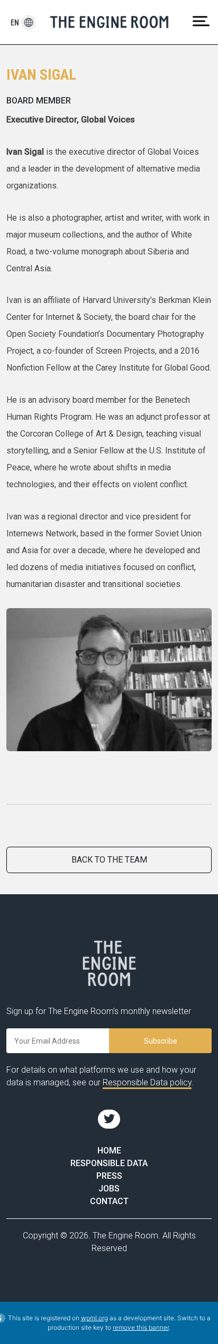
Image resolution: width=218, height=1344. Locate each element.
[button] (15, 22)
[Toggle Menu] (201, 21)
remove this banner (141, 1327)
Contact (109, 1201)
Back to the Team (109, 860)
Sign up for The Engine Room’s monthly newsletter (98, 1011)
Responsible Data (109, 1163)
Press (109, 1176)
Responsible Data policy (147, 1082)
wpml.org (94, 1318)
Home (109, 1151)
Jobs (109, 1189)
